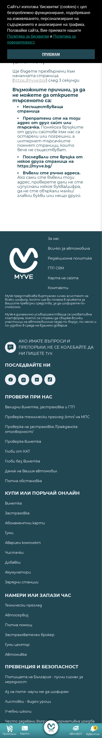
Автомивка (16, 654)
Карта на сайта (63, 278)
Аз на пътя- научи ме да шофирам (37, 691)
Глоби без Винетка (22, 461)
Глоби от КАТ (17, 451)
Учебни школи (18, 711)
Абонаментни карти (25, 523)
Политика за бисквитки (28, 36)
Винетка (13, 503)
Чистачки (14, 552)
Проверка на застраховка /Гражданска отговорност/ (41, 429)
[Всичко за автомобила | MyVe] (51, 727)
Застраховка (17, 513)
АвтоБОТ (75, 734)
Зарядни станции (21, 582)
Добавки (13, 562)
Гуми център (17, 644)
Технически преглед (23, 605)
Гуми (9, 533)
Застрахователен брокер (29, 635)
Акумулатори (18, 572)
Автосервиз (16, 615)
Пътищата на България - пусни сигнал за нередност (44, 679)
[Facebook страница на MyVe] (10, 383)
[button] (37, 43)
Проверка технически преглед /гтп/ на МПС (47, 417)
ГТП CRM (56, 268)
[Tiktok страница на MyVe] (49, 383)
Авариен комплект (23, 543)
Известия (93, 731)
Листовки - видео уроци (28, 701)
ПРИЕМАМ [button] (51, 54)
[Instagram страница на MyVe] (23, 383)
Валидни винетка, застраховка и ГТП (40, 407)
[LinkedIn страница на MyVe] (36, 383)
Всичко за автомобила (69, 248)
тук (49, 353)
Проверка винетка (23, 441)
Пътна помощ (18, 625)
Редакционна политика (70, 258)
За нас (53, 238)
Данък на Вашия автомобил (31, 471)
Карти (24, 733)
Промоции (9, 734)
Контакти (58, 288)
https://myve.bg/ (30, 80)
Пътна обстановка (23, 481)
